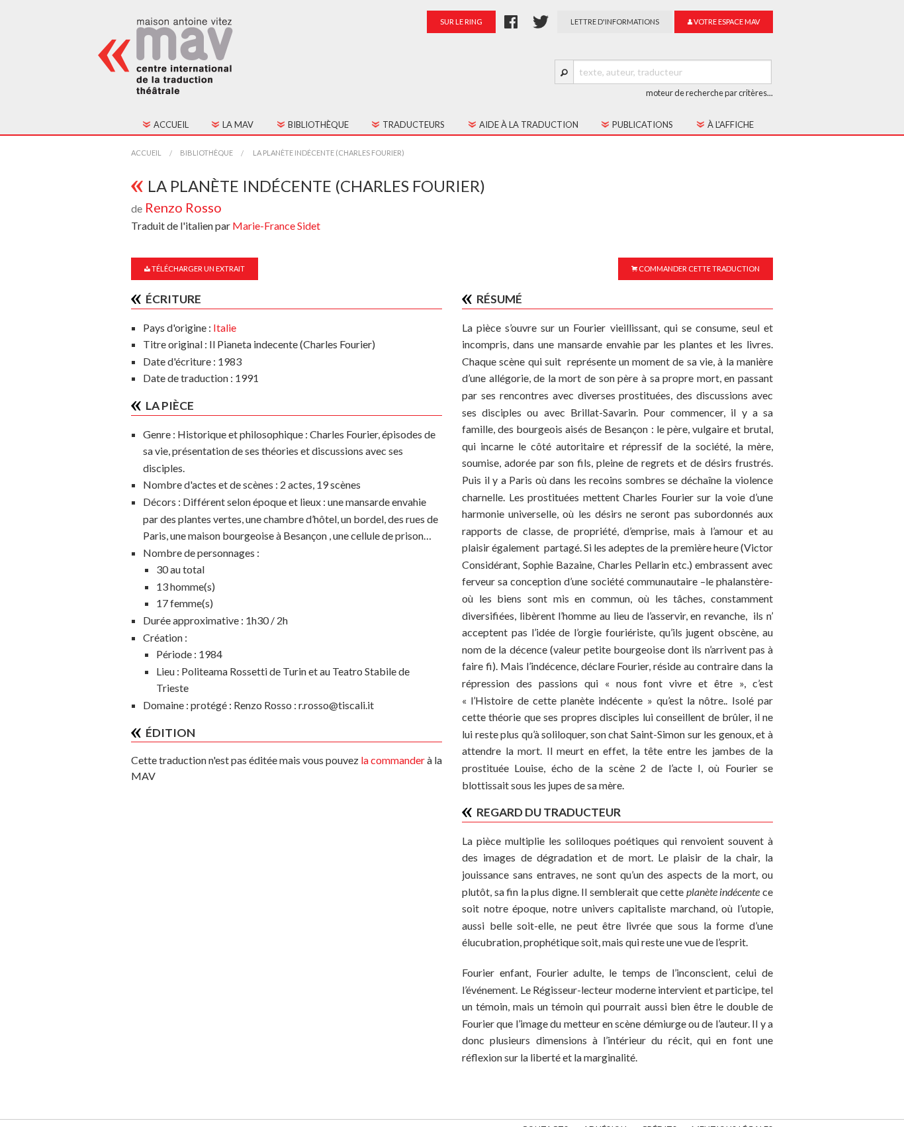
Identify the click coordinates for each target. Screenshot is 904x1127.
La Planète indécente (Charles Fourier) (327, 152)
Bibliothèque (206, 152)
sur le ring (461, 21)
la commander (393, 760)
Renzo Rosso (183, 207)
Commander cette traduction (698, 268)
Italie (224, 327)
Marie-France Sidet (276, 225)
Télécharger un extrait (197, 268)
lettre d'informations (614, 21)
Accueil (146, 152)
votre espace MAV (726, 21)
